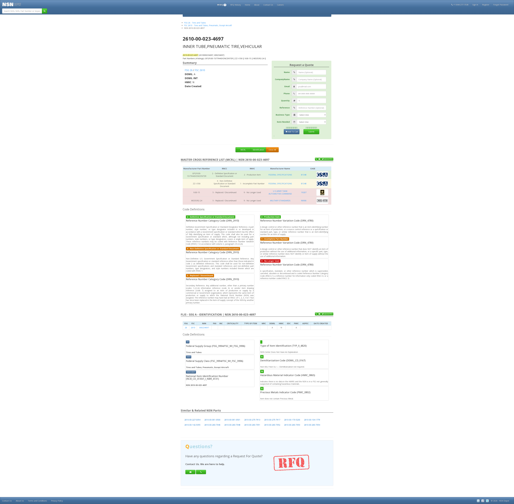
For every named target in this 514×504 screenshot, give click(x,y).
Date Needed (283, 122)
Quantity (285, 100)
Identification (258, 149)
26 (186, 327)
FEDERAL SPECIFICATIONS (280, 174)
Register (485, 4)
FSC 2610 (200, 70)
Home (247, 4)
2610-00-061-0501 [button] (232, 419)
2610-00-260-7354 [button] (312, 425)
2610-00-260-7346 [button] (212, 425)
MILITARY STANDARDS (280, 200)
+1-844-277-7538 (460, 4)
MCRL (243, 149)
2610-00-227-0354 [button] (192, 419)
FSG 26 (188, 70)
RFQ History (235, 4)
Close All (272, 149)
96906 (303, 200)
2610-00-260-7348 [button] (232, 425)
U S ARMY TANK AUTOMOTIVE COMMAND (280, 192)
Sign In (475, 4)
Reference (285, 107)
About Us (20, 500)
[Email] (190, 472)
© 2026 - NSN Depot (500, 500)
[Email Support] (319, 159)
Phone (287, 93)
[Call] (201, 472)
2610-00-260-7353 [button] (292, 425)
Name (287, 72)
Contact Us (268, 4)
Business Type (283, 114)
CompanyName (282, 79)
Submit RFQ (327, 159)
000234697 (204, 327)
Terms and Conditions (37, 500)
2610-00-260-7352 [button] (272, 425)
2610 (193, 327)
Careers (280, 4)
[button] (221, 4)
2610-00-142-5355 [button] (192, 425)
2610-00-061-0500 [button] (212, 419)
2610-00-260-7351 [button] (252, 425)
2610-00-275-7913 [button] (252, 419)
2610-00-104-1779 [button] (312, 419)
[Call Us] (316, 159)
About (256, 4)
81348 (303, 174)
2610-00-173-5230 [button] (292, 419)
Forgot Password (500, 4)
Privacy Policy (57, 500)
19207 (303, 192)
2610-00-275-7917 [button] (272, 419)
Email (287, 86)
